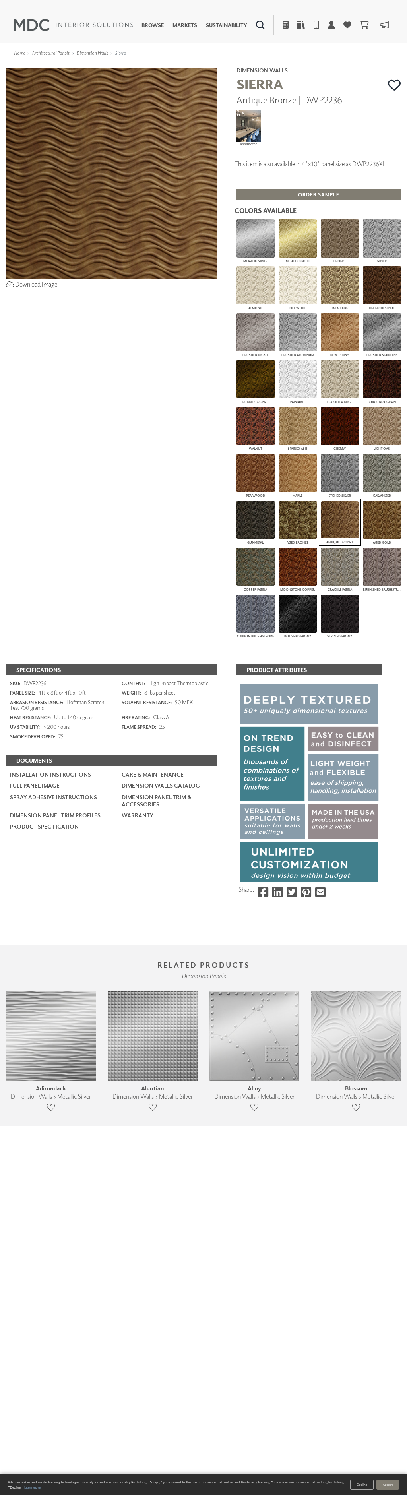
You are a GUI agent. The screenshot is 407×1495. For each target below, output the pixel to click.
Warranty (137, 815)
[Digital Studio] (173, 66)
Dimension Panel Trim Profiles (55, 815)
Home (19, 53)
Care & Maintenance (153, 774)
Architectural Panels (51, 53)
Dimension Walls (92, 53)
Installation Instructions (50, 774)
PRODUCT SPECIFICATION (44, 826)
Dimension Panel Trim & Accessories (156, 801)
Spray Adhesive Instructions (53, 797)
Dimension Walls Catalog (161, 785)
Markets (184, 25)
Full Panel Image (35, 785)
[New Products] (86, 66)
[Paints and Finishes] (290, 66)
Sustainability (226, 25)
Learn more (32, 1487)
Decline (362, 1484)
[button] (394, 85)
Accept (388, 1484)
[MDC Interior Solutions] (73, 25)
